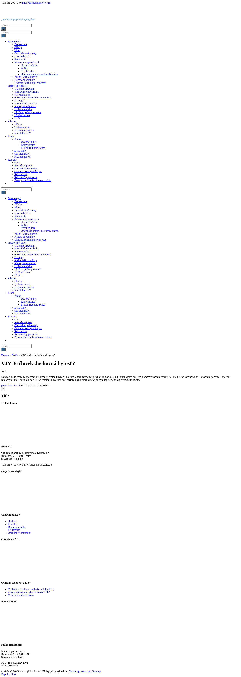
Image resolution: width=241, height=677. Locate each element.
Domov (5, 355)
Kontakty (13, 524)
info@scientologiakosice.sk (36, 2)
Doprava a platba (17, 527)
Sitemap (96, 671)
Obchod (12, 521)
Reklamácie (14, 529)
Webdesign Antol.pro (80, 671)
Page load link (8, 674)
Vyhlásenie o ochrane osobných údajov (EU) (31, 589)
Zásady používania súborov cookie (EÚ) (29, 592)
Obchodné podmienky (19, 532)
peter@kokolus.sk (10, 385)
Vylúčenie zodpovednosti (21, 595)
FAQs (15, 355)
